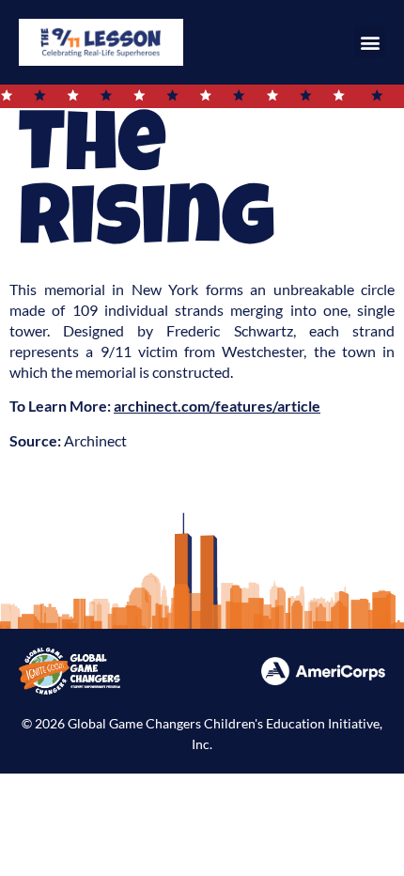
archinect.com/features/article (217, 406)
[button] (369, 41)
